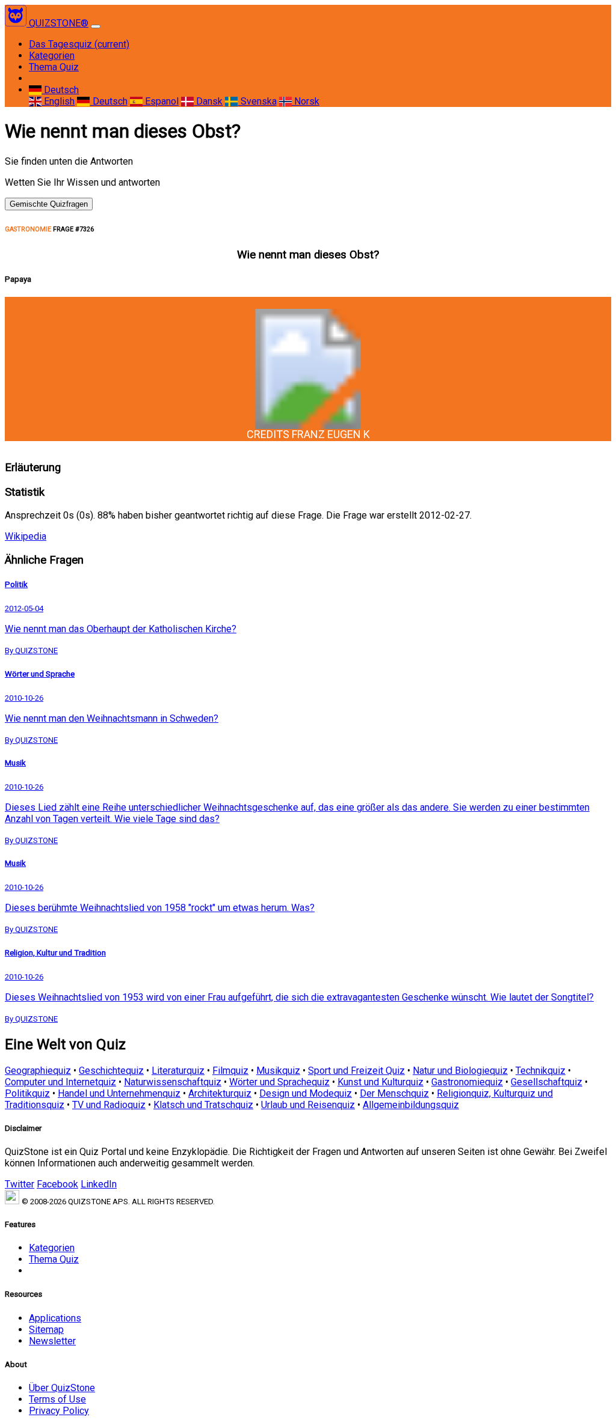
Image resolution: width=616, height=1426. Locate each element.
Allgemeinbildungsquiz (411, 1105)
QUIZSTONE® (58, 23)
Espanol (161, 101)
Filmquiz (230, 1070)
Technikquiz (540, 1070)
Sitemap (46, 1329)
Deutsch (60, 90)
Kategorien (52, 55)
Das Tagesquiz (79, 44)
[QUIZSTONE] (17, 23)
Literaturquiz (178, 1070)
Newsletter (52, 1341)
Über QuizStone (62, 1388)
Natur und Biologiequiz (460, 1070)
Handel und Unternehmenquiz (119, 1093)
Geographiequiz (38, 1070)
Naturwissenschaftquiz (172, 1082)
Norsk (305, 101)
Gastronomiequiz (467, 1082)
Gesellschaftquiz (546, 1082)
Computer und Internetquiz (60, 1082)
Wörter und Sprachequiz (279, 1082)
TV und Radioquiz (109, 1105)
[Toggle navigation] (95, 26)
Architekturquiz (219, 1093)
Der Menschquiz (394, 1093)
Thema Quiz (54, 67)
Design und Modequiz (305, 1093)
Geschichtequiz (111, 1070)
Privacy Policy (59, 1410)
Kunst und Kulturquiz (380, 1082)
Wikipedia (25, 536)
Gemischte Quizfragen (49, 204)
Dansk (208, 101)
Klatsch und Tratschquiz (203, 1105)
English (58, 101)
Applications (55, 1318)
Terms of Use (57, 1399)
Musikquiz (278, 1070)
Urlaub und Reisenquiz (308, 1105)
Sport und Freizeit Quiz (356, 1070)
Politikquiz (27, 1093)
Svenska (257, 101)
